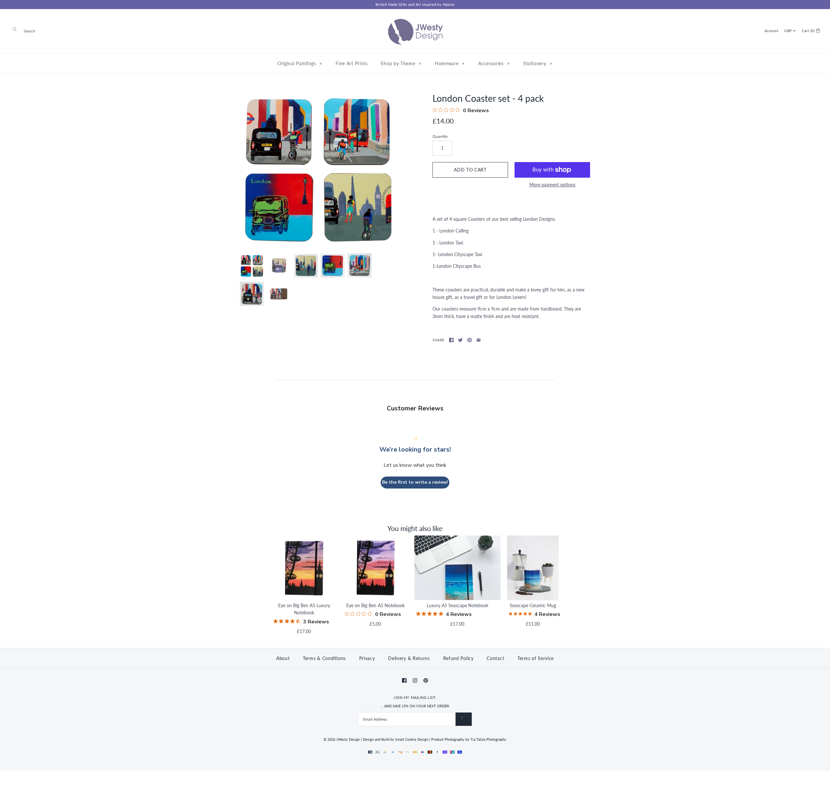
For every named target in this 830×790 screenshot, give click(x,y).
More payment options (552, 184)
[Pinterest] (425, 680)
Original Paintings (300, 63)
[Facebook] (404, 680)
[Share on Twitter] (460, 340)
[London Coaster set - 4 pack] (318, 170)
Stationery (537, 63)
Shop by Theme (401, 63)
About (283, 658)
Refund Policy (458, 658)
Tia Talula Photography (488, 739)
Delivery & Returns (409, 658)
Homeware (450, 63)
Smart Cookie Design (411, 739)
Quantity (440, 136)
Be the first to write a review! (415, 482)
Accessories (494, 63)
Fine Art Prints (352, 63)
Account (771, 31)
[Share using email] (478, 340)
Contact (495, 658)
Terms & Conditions (324, 658)
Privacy (367, 658)
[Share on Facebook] (451, 340)
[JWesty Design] (415, 19)
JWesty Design (348, 739)
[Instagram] (415, 680)
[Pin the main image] (469, 340)
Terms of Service (535, 658)
